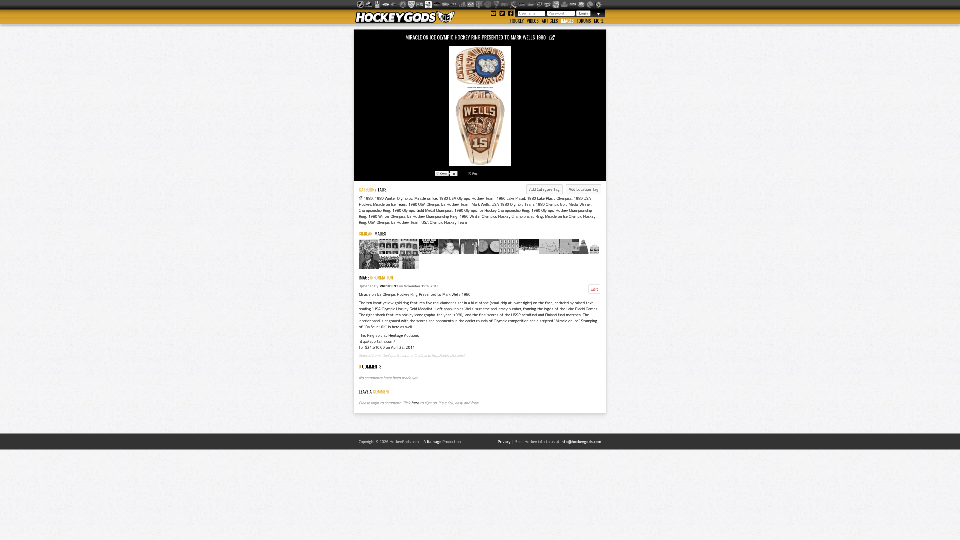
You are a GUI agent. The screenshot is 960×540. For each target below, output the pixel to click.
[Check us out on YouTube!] (494, 12)
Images (567, 21)
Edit (594, 289)
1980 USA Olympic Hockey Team (466, 198)
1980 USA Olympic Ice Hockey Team (439, 204)
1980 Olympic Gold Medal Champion (422, 210)
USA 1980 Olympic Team (513, 204)
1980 (368, 198)
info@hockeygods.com (580, 441)
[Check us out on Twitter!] (502, 12)
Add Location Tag (583, 189)
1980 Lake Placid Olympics (549, 198)
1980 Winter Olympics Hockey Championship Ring (501, 216)
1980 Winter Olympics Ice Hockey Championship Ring (413, 216)
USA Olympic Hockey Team (444, 222)
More (599, 21)
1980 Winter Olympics (393, 198)
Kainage (434, 441)
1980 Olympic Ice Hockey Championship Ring (491, 210)
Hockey (517, 21)
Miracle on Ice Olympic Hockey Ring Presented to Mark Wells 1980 (478, 37)
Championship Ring (374, 210)
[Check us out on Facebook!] (510, 12)
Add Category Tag (544, 189)
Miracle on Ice (425, 198)
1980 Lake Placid (510, 198)
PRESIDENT (389, 286)
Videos (533, 21)
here (415, 403)
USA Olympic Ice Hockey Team (394, 222)
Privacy (504, 441)
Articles (550, 21)
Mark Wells (481, 204)
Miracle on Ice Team (389, 204)
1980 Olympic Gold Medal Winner (563, 204)
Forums (584, 21)
